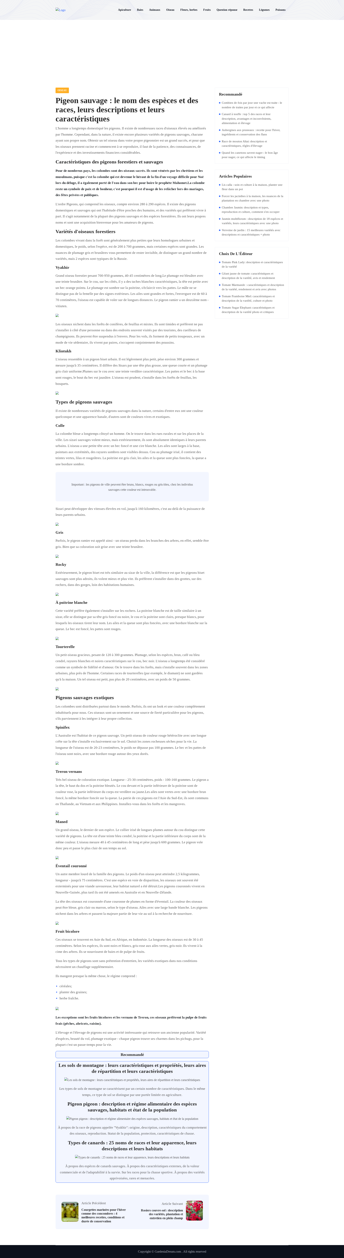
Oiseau (62, 90)
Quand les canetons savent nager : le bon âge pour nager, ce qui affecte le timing (250, 155)
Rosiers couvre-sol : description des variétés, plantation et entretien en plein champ (162, 1214)
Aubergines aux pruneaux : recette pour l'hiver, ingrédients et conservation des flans (251, 132)
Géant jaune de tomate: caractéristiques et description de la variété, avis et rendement (248, 276)
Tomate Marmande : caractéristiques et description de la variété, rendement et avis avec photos (253, 287)
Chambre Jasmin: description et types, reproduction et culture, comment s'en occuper (251, 210)
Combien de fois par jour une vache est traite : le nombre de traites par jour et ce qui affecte (252, 105)
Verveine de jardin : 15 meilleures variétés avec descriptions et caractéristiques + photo (251, 232)
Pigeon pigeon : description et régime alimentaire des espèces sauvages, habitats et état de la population (132, 1106)
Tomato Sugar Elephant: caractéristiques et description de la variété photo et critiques (248, 310)
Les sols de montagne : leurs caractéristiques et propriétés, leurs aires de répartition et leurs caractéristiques (132, 1068)
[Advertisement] (172, 50)
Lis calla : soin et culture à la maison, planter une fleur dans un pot (252, 187)
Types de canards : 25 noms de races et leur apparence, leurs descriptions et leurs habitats (132, 1145)
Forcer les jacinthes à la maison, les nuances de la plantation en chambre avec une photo (252, 198)
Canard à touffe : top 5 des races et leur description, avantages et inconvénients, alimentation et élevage (246, 118)
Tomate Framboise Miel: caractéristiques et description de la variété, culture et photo (248, 298)
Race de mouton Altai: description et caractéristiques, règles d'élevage (244, 144)
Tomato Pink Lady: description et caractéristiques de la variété (252, 264)
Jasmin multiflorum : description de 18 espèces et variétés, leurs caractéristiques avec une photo (252, 221)
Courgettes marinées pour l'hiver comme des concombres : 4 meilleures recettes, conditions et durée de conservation (103, 1215)
